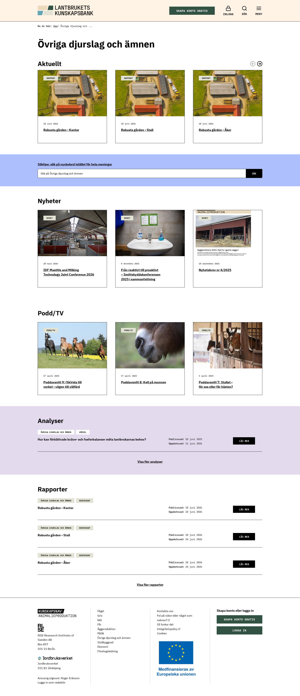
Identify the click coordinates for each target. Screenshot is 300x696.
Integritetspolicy (167, 629)
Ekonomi (102, 646)
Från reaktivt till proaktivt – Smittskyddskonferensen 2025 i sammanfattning (140, 274)
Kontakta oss (165, 611)
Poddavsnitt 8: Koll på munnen (143, 382)
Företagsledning (107, 651)
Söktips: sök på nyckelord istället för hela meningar (75, 164)
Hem (55, 26)
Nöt (99, 620)
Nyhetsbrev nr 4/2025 (215, 270)
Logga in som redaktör (51, 682)
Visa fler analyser (150, 462)
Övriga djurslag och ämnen (114, 638)
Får (99, 624)
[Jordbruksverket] (55, 659)
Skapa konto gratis (192, 10)
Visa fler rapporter (150, 585)
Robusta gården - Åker (215, 130)
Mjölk (100, 633)
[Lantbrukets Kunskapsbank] (57, 613)
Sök (254, 173)
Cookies (162, 633)
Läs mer (244, 441)
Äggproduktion (106, 629)
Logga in (239, 630)
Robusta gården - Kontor (61, 130)
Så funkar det (165, 624)
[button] (259, 63)
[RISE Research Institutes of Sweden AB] (41, 628)
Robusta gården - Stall (137, 130)
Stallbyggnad (105, 642)
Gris (99, 615)
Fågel (100, 611)
